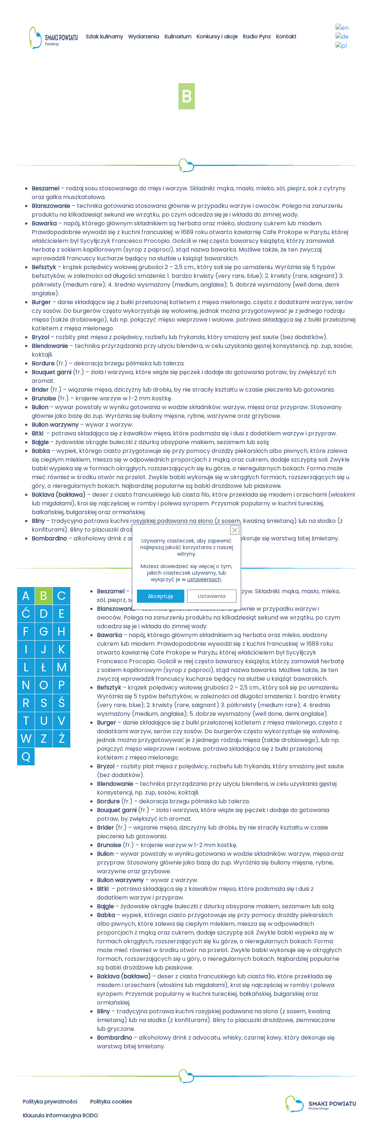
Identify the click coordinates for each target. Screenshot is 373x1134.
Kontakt (286, 36)
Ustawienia (211, 596)
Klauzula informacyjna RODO (60, 1115)
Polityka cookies (111, 1101)
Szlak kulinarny (104, 36)
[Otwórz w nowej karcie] (305, 38)
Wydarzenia (143, 36)
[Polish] (341, 45)
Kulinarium (178, 36)
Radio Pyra (257, 36)
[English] (342, 27)
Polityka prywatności (50, 1101)
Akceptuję (160, 596)
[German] (342, 36)
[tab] (26, 596)
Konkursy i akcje (217, 36)
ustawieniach (204, 579)
